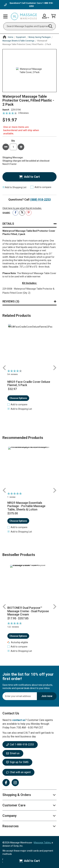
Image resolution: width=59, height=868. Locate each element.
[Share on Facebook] (15, 213)
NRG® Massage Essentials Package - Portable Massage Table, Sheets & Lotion (26, 506)
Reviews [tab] (10, 301)
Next (55, 367)
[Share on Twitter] (22, 213)
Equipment (21, 37)
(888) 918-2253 (40, 199)
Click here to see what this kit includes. (22, 208)
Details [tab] (8, 223)
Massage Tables (42, 842)
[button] (17, 404)
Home (10, 37)
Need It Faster (9, 164)
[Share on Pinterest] (28, 213)
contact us (18, 720)
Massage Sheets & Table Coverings (18, 41)
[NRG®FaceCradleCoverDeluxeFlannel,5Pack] (29, 346)
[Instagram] (15, 782)
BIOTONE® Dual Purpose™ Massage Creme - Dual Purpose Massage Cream (28, 611)
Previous (4, 367)
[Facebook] (6, 782)
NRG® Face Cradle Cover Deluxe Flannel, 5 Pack (28, 383)
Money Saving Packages (40, 37)
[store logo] (24, 16)
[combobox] (29, 26)
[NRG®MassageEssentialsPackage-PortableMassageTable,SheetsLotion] (29, 469)
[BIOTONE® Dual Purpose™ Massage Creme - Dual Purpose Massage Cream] (29, 584)
